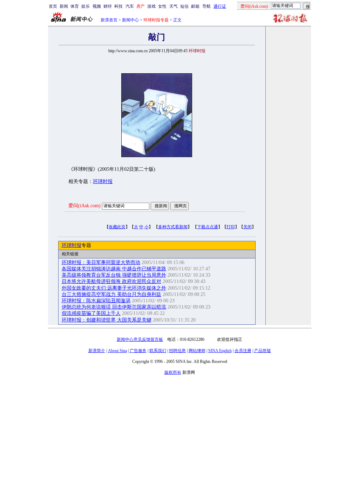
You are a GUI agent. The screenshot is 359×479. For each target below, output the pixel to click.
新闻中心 (130, 20)
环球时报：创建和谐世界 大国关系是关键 (106, 320)
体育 (74, 6)
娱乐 (85, 6)
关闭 (247, 226)
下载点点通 (207, 226)
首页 (53, 6)
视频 (97, 6)
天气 (173, 6)
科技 (118, 6)
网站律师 (197, 350)
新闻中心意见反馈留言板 (140, 339)
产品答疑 (262, 350)
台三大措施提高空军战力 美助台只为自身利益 (111, 294)
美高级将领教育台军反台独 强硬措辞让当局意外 (114, 275)
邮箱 (195, 6)
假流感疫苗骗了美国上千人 (91, 313)
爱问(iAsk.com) (84, 205)
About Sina (117, 350)
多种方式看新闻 (173, 226)
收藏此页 (117, 226)
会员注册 (243, 350)
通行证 (220, 6)
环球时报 (103, 181)
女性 (162, 6)
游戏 (151, 6)
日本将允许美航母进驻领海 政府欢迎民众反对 (111, 281)
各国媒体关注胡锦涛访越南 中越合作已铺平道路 (114, 268)
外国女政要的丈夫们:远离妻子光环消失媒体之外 (114, 288)
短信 (184, 6)
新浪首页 (109, 20)
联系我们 (157, 350)
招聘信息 (177, 350)
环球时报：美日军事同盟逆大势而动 (101, 262)
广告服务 (138, 350)
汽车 (130, 6)
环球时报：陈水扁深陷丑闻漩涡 (96, 300)
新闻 (64, 6)
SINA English (220, 350)
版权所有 (172, 372)
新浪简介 (96, 350)
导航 (206, 6)
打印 (230, 226)
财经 (107, 6)
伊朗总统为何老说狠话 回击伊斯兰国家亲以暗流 (114, 307)
